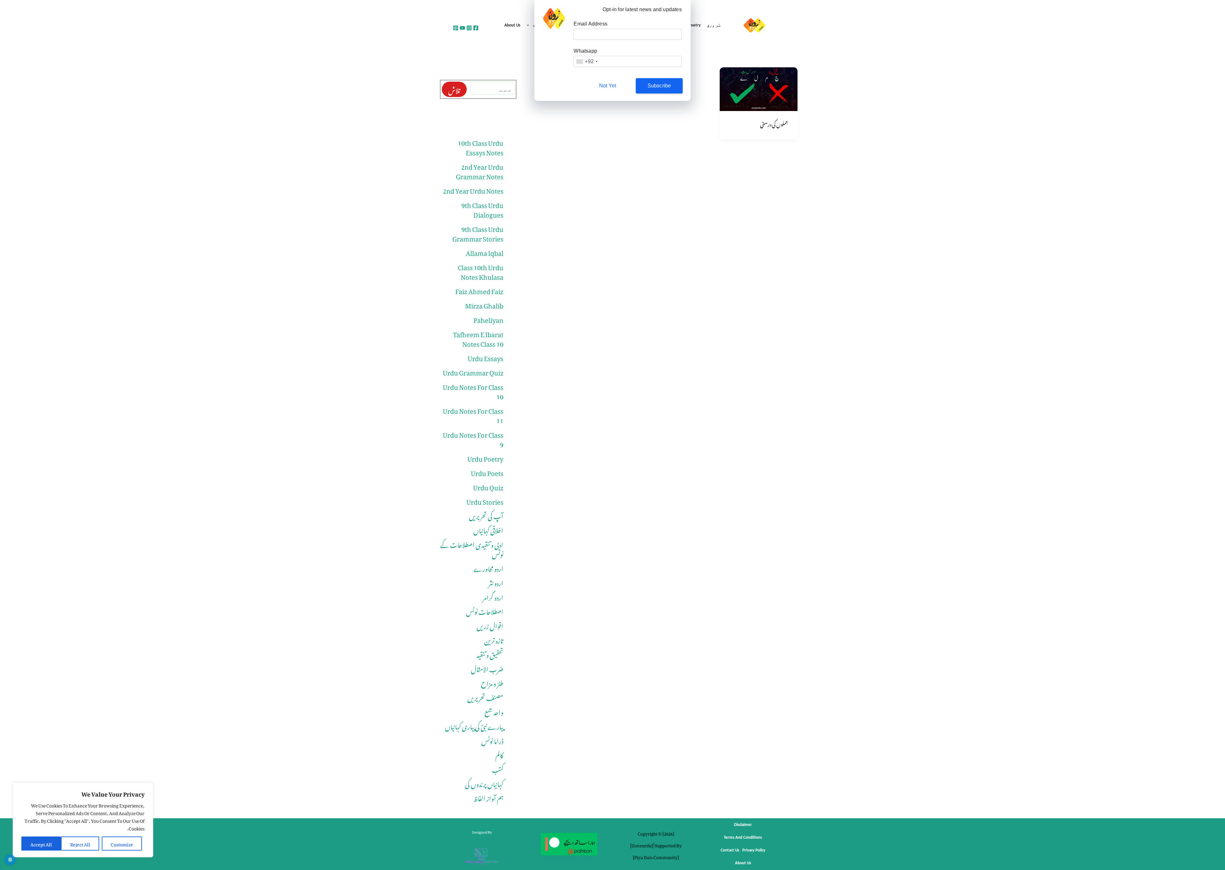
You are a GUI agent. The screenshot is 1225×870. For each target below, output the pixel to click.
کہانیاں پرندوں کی (484, 783)
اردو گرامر (493, 596)
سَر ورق (714, 25)
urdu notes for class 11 (473, 414)
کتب (497, 769)
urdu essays (485, 357)
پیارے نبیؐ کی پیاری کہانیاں (474, 725)
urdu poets (487, 472)
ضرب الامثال (487, 668)
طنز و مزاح (492, 682)
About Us (512, 25)
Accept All (41, 843)
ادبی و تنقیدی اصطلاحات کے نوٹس (471, 548)
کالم (499, 754)
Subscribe (659, 85)
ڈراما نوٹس (492, 740)
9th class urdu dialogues (482, 208)
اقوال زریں (490, 625)
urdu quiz (488, 486)
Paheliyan (488, 319)
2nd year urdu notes (473, 189)
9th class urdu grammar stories (477, 232)
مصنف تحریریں (485, 697)
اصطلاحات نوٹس (484, 611)
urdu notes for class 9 (473, 438)
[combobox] (586, 61)
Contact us (730, 850)
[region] (83, 820)
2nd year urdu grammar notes (479, 170)
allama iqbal (484, 252)
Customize (122, 843)
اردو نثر (495, 582)
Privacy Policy (753, 850)
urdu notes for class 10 (473, 390)
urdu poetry (485, 457)
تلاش (454, 89)
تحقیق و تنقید (489, 654)
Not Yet (607, 85)
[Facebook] (476, 28)
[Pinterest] (455, 28)
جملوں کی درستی (774, 123)
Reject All (80, 843)
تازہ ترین (493, 639)
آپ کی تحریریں (486, 515)
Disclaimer (743, 825)
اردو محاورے (488, 568)
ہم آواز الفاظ (488, 797)
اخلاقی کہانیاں (488, 529)
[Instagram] (469, 28)
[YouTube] (462, 28)
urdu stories (484, 501)
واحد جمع (494, 711)
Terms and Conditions (743, 838)
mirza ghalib (484, 304)
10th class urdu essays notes (480, 146)
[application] (529, 25)
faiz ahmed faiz (479, 290)
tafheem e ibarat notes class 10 (478, 338)
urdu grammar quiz (473, 371)
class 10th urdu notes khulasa (480, 271)
